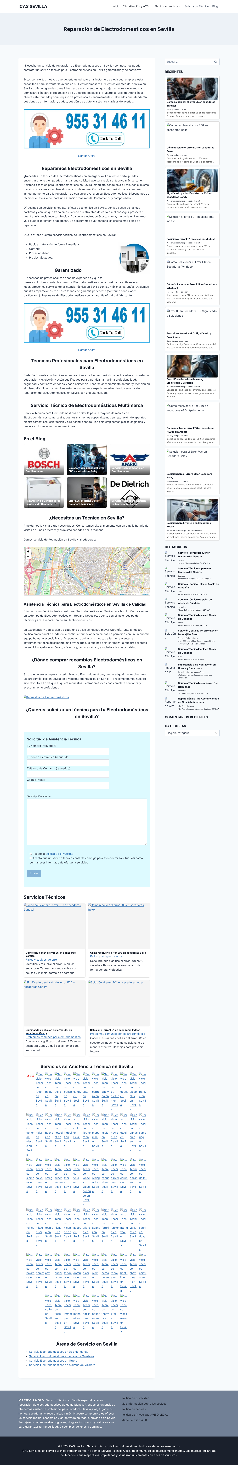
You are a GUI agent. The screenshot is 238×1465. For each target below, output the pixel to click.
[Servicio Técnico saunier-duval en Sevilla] (143, 1230)
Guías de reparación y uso (177, 341)
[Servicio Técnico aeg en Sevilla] (30, 1092)
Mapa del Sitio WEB (134, 1420)
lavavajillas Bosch (194, 641)
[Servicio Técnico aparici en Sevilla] (96, 1230)
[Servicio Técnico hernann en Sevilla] (106, 1273)
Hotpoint (182, 607)
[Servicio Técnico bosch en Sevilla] (68, 1092)
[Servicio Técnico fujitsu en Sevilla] (30, 1230)
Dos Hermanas (184, 693)
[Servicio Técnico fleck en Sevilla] (59, 1314)
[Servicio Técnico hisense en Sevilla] (68, 1230)
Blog (215, 6)
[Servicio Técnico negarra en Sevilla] (96, 1314)
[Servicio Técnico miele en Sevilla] (106, 1135)
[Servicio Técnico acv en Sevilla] (49, 1273)
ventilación (182, 678)
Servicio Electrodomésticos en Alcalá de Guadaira (61, 1356)
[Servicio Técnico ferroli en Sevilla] (106, 1230)
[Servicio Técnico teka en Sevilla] (77, 1182)
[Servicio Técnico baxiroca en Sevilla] (30, 1273)
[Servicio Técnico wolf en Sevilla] (96, 1273)
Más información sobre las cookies (143, 1403)
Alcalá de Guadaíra (186, 594)
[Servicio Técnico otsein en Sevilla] (124, 1135)
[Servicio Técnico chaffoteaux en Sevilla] (134, 1273)
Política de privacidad (135, 1398)
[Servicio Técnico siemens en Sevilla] (30, 1182)
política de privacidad (60, 853)
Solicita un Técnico (197, 6)
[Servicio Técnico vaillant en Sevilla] (134, 1230)
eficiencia (182, 675)
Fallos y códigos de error (42, 959)
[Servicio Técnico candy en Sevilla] (77, 1092)
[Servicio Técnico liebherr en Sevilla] (87, 1135)
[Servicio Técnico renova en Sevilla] (115, 1273)
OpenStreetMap (143, 594)
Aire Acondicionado (186, 706)
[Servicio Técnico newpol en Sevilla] (115, 1135)
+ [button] (28, 551)
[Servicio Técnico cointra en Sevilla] (143, 1273)
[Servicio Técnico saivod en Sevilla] (40, 1182)
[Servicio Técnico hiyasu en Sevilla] (59, 1230)
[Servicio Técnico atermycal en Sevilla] (124, 1230)
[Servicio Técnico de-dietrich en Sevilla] (115, 1092)
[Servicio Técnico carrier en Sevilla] (124, 1182)
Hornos (190, 675)
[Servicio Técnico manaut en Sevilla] (77, 1314)
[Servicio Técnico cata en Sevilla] (87, 1092)
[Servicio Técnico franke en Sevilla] (143, 1092)
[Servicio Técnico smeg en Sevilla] (49, 1182)
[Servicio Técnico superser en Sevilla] (59, 1182)
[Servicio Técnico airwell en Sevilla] (115, 1182)
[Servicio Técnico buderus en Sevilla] (59, 1273)
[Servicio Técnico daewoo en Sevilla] (106, 1092)
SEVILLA (206, 563)
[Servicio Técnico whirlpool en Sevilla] (96, 1182)
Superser (182, 576)
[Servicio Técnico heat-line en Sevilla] (124, 1273)
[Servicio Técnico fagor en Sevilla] (40, 1092)
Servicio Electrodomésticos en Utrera (53, 1360)
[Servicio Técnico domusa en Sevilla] (77, 1273)
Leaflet (123, 594)
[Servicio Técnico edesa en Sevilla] (124, 1092)
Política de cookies (133, 1409)
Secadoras (198, 675)
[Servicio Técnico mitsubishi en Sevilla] (40, 1230)
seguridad (208, 675)
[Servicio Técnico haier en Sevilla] (40, 1135)
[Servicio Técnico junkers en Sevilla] (115, 1230)
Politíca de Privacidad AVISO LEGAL (144, 1414)
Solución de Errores (196, 644)
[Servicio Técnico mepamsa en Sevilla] (96, 1135)
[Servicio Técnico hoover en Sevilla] (49, 1135)
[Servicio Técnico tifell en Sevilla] (115, 1314)
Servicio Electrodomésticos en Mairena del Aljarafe (62, 1365)
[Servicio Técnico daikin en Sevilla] (134, 1182)
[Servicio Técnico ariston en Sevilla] (87, 1230)
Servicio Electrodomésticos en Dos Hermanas (58, 1351)
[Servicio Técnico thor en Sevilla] (68, 1182)
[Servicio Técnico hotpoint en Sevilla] (59, 1135)
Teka (180, 591)
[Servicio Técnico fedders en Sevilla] (68, 1273)
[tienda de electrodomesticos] (87, 697)
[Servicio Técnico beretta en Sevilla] (40, 1273)
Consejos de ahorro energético (191, 672)
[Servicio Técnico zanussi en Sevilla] (106, 1182)
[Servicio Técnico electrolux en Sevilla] (134, 1092)
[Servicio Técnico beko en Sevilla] (59, 1092)
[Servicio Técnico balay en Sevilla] (49, 1092)
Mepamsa (182, 690)
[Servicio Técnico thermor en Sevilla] (106, 1314)
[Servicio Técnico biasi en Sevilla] (87, 1273)
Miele (180, 622)
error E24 (182, 641)
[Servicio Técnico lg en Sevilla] (77, 1135)
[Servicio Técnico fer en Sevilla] (49, 1314)
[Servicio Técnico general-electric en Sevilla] (30, 1135)
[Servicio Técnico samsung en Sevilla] (143, 1135)
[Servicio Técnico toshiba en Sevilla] (49, 1230)
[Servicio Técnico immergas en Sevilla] (68, 1314)
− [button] (28, 556)
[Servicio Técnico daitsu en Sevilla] (143, 1182)
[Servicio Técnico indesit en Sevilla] (68, 1135)
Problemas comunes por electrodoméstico (53, 1037)
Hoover (181, 560)
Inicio (116, 6)
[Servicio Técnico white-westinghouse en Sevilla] (87, 1182)
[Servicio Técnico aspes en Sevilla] (77, 1230)
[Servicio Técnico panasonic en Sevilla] (134, 1135)
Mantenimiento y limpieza (177, 481)
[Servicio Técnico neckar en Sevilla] (87, 1314)
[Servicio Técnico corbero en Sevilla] (96, 1092)
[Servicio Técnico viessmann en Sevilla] (124, 1314)
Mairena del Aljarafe (193, 563)
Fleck (180, 656)
